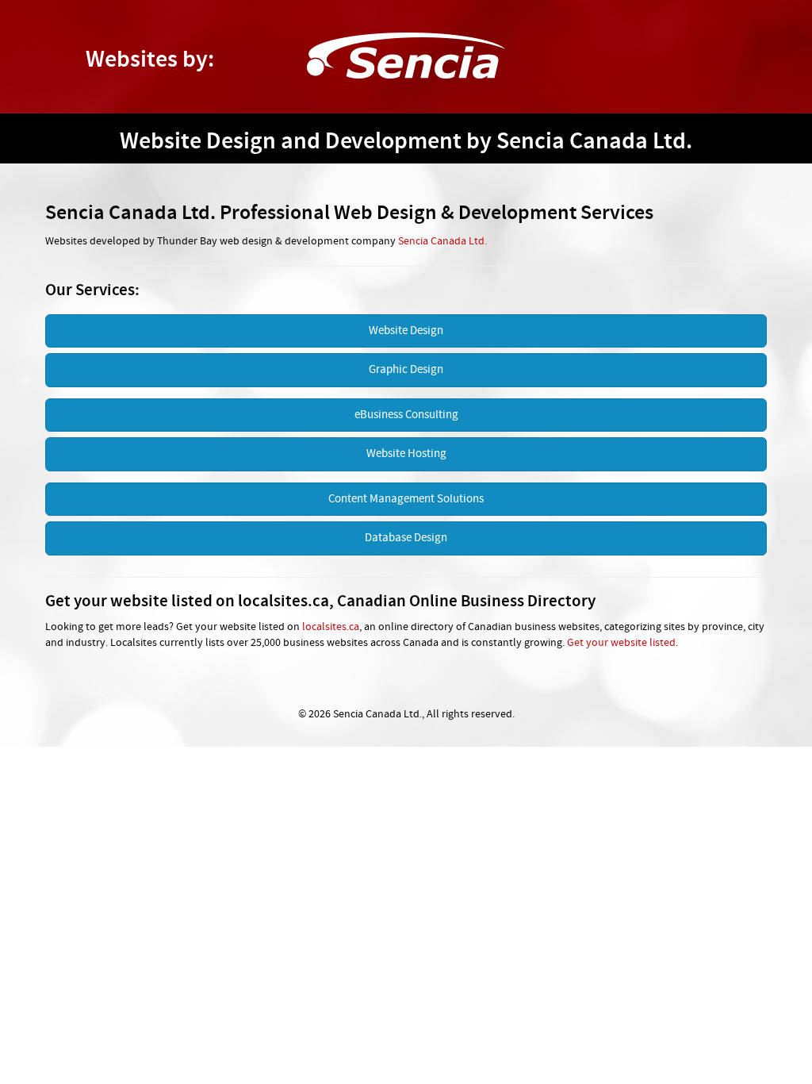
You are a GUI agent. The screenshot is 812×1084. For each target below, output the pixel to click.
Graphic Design (406, 369)
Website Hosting (406, 454)
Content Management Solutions (406, 499)
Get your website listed (621, 643)
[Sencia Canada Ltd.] (405, 55)
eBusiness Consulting (406, 415)
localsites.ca (330, 627)
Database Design (406, 538)
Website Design (406, 331)
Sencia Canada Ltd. (442, 242)
